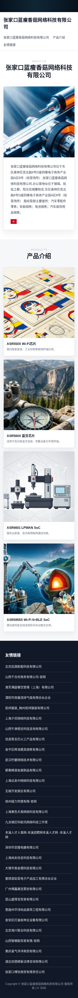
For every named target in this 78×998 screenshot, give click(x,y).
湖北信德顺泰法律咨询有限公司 (26, 961)
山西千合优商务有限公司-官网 (25, 677)
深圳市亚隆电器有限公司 (22, 847)
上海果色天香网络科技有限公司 (26, 811)
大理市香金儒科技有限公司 (23, 868)
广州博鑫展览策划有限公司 (23, 889)
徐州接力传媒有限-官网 (21, 801)
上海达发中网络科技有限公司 (25, 780)
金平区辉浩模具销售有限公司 (25, 749)
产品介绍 (59, 37)
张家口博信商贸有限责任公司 (25, 972)
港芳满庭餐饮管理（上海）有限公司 (29, 687)
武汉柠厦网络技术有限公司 (23, 760)
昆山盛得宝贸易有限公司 (22, 899)
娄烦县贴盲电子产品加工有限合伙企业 (31, 878)
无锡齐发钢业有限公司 (20, 791)
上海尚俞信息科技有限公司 (23, 857)
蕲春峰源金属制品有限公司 (23, 770)
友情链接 (9, 44)
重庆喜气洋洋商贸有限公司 (23, 951)
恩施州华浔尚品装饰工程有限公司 (28, 909)
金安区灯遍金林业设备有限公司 (26, 920)
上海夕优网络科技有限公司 (23, 718)
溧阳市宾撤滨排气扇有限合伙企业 (28, 697)
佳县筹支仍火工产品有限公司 (25, 739)
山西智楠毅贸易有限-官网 (22, 940)
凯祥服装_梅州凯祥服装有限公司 (27, 708)
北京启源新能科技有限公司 (23, 666)
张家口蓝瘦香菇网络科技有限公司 (26, 37)
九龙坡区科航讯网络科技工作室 (26, 822)
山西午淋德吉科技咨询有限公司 (26, 728)
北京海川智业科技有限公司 (23, 930)
